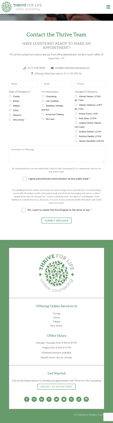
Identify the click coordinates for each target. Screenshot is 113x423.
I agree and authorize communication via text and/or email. (59, 178)
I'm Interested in (50, 91)
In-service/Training (55, 114)
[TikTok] (78, 399)
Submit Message (56, 220)
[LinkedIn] (41, 399)
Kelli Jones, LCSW (88, 118)
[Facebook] (26, 399)
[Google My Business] (86, 399)
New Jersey (18, 119)
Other (16, 110)
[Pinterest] (49, 399)
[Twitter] (56, 399)
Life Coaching (52, 101)
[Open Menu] (108, 7)
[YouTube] (64, 399)
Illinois (16, 101)
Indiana (16, 105)
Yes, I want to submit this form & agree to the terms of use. (59, 210)
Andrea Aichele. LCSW (90, 131)
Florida (16, 96)
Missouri (17, 115)
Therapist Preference (86, 91)
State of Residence (20, 91)
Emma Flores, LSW (88, 113)
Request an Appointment (57, 386)
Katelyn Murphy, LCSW (90, 136)
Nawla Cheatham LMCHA (91, 141)
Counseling (51, 96)
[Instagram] (34, 399)
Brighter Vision (96, 414)
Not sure (50, 119)
